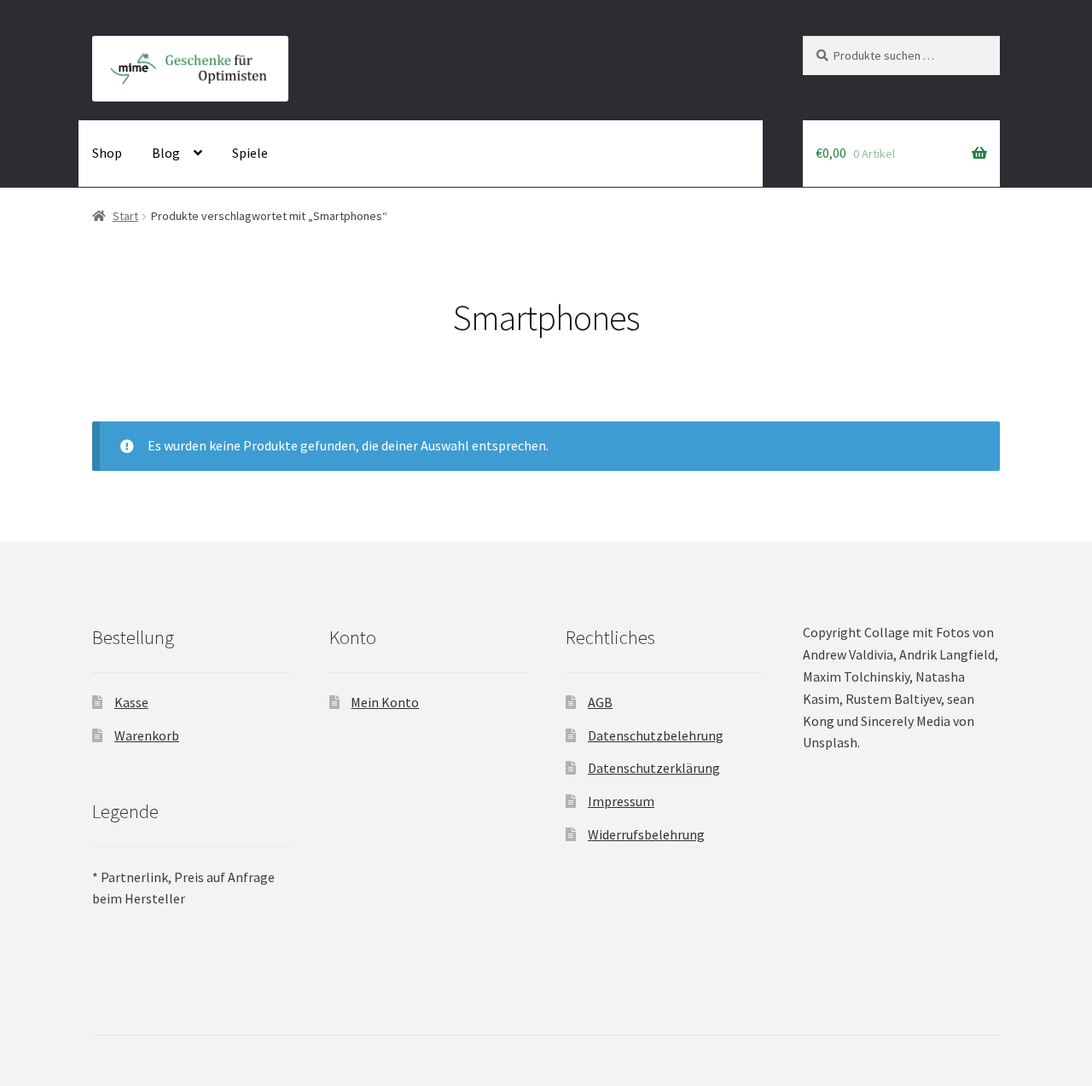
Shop (107, 152)
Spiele (250, 152)
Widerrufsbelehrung (646, 834)
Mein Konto (385, 702)
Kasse (131, 702)
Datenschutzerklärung (654, 767)
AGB (600, 702)
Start (125, 216)
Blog (166, 152)
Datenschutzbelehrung (655, 735)
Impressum (621, 801)
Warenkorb (146, 735)
